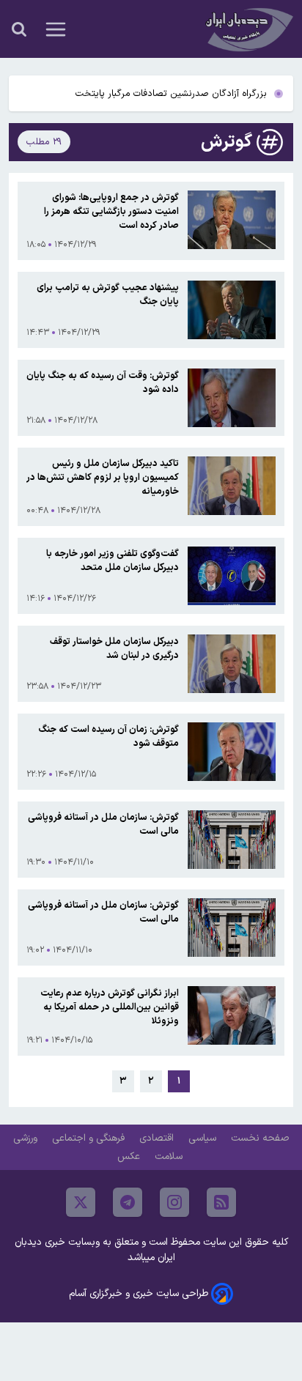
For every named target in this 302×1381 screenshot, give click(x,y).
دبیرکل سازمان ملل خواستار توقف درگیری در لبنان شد (114, 648)
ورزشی (26, 1138)
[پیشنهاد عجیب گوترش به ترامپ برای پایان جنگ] (232, 310)
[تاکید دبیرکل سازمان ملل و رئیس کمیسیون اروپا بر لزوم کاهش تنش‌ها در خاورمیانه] (232, 486)
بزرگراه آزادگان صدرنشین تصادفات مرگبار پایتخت (171, 93)
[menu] (55, 29)
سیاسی (203, 1138)
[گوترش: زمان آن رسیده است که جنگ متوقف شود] (232, 751)
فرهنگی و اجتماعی (90, 1138)
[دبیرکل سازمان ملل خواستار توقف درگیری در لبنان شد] (232, 663)
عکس (130, 1156)
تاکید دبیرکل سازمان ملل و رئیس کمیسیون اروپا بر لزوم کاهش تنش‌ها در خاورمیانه (102, 477)
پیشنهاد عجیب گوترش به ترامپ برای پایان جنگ (108, 294)
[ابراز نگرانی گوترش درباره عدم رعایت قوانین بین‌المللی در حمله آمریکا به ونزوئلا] (232, 1016)
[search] (19, 29)
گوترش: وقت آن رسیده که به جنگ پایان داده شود (102, 382)
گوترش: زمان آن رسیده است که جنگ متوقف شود (108, 736)
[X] (80, 1202)
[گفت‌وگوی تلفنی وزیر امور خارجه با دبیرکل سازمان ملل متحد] (232, 576)
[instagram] (174, 1202)
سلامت (170, 1156)
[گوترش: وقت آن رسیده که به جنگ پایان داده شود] (232, 398)
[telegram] (127, 1202)
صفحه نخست (260, 1138)
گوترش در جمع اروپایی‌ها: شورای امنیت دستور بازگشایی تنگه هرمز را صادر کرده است (111, 211)
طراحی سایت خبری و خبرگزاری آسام (138, 1293)
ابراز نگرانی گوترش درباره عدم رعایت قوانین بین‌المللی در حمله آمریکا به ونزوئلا (109, 1007)
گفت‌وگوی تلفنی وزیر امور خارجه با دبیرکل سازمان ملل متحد (112, 560)
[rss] (221, 1202)
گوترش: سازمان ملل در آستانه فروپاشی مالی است (103, 824)
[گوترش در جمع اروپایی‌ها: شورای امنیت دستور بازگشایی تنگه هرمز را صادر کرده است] (232, 220)
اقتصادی (158, 1138)
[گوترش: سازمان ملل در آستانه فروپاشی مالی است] (232, 839)
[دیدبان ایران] (247, 29)
